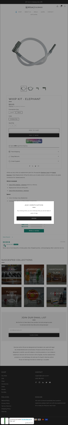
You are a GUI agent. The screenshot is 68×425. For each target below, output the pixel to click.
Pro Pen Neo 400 (26, 419)
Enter (34, 218)
